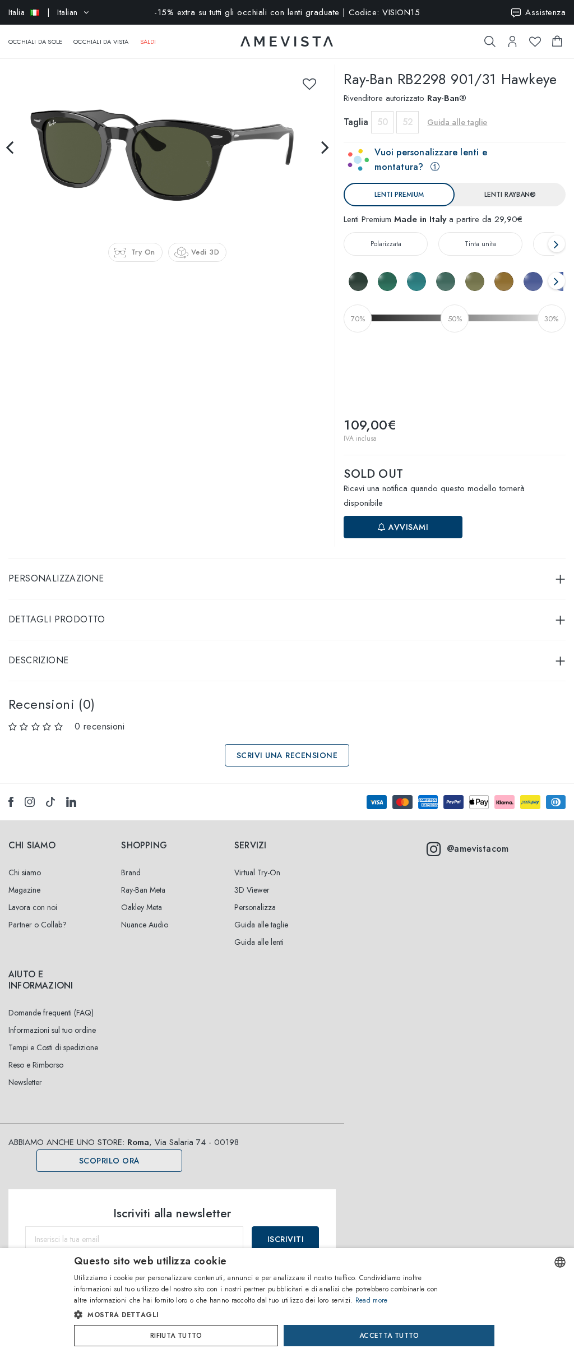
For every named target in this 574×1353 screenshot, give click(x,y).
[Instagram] (30, 802)
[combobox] (560, 1262)
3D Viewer (252, 889)
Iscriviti (285, 1239)
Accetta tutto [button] (389, 1336)
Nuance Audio (144, 924)
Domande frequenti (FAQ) (51, 1012)
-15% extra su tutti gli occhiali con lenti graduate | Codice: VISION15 (287, 12)
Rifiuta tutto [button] (176, 1336)
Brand (131, 872)
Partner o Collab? (37, 924)
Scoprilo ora (109, 1160)
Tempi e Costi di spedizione (53, 1047)
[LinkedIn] (71, 802)
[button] (263, 1314)
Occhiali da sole (35, 41)
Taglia (356, 122)
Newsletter (25, 1082)
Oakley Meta (141, 907)
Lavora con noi (32, 907)
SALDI (148, 41)
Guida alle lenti (259, 942)
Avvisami (407, 527)
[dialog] (287, 1300)
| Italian (43, 12)
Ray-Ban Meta (143, 889)
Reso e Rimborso (35, 1064)
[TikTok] (50, 802)
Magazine (24, 889)
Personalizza (255, 907)
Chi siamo (24, 872)
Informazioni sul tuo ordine (52, 1030)
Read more (371, 1300)
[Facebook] (10, 802)
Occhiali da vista (100, 41)
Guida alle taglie (261, 924)
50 (382, 122)
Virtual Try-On (257, 872)
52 (407, 122)
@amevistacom (478, 848)
